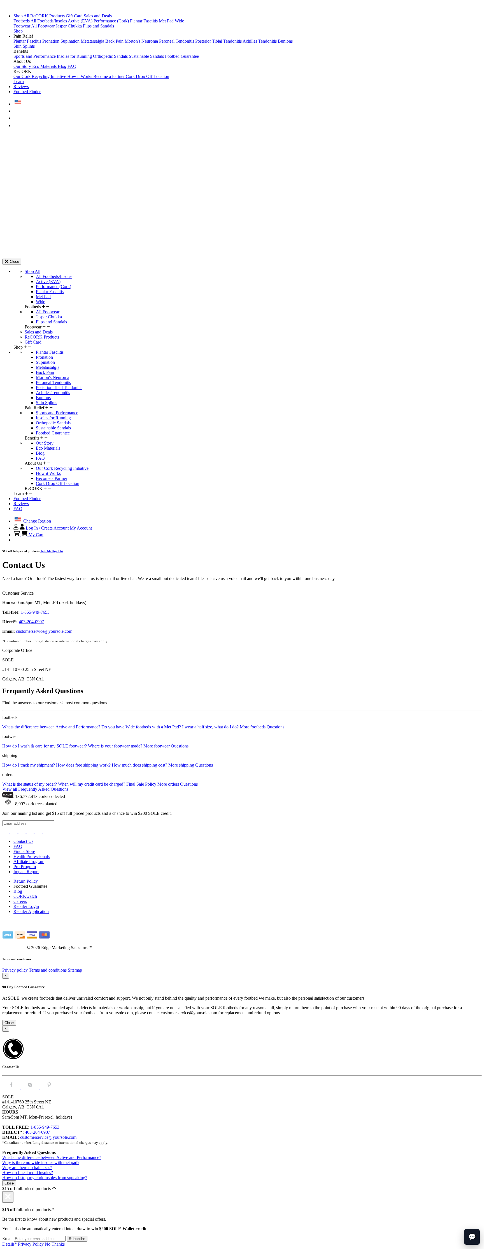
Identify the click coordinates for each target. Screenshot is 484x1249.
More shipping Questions (190, 765)
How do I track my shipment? (28, 765)
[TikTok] (31, 831)
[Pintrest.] (49, 1087)
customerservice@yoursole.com (44, 631)
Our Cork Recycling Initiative (40, 76)
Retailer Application (31, 911)
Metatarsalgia (93, 41)
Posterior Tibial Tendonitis (219, 41)
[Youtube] (46, 831)
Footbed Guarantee (182, 56)
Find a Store (24, 851)
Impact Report (26, 871)
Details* (9, 1244)
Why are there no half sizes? (27, 1167)
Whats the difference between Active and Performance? (51, 726)
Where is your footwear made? (115, 746)
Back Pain (115, 41)
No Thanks (55, 1244)
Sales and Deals (98, 15)
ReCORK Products (48, 15)
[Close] (7, 1197)
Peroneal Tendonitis (177, 41)
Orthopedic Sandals (111, 56)
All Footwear (43, 26)
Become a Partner (109, 76)
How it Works (80, 76)
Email (7, 1238)
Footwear (22, 26)
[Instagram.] (30, 1087)
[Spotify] (39, 831)
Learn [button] (18, 81)
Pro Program (24, 866)
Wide (179, 21)
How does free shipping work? (83, 765)
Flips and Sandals (98, 26)
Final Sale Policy (141, 784)
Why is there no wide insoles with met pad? (40, 1162)
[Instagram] (6, 831)
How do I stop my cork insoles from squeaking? (44, 1177)
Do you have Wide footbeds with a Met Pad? (141, 726)
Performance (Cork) (112, 21)
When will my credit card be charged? (91, 784)
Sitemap (75, 970)
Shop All (21, 15)
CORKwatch (25, 896)
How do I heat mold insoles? (27, 1172)
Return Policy (25, 881)
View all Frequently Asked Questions (35, 789)
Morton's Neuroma (142, 41)
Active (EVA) (81, 21)
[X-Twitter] (22, 831)
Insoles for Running (75, 56)
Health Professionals (31, 856)
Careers (20, 901)
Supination (71, 41)
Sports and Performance (35, 56)
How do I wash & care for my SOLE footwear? (44, 746)
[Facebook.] (11, 1087)
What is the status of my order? (29, 784)
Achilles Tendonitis (260, 41)
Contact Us (23, 841)
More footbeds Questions (262, 726)
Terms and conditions (48, 970)
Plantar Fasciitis (144, 21)
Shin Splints (24, 46)
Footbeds (22, 21)
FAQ (72, 66)
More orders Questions (177, 784)
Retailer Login (26, 906)
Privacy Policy (31, 1244)
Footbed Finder (27, 91)
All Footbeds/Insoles (49, 21)
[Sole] (17, 6)
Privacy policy (15, 970)
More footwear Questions (166, 746)
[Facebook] (14, 831)
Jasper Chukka (69, 26)
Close (9, 1023)
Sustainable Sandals (147, 56)
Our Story (22, 66)
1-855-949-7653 (35, 612)
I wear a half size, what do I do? (210, 726)
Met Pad (167, 21)
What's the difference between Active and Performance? (51, 1157)
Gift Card (75, 15)
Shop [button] (18, 31)
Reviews (21, 86)
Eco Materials (45, 66)
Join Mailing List (51, 551)
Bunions (285, 41)
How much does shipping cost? (139, 765)
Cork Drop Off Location (147, 76)
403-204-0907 (31, 621)
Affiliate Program (28, 861)
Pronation (51, 41)
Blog (63, 66)
